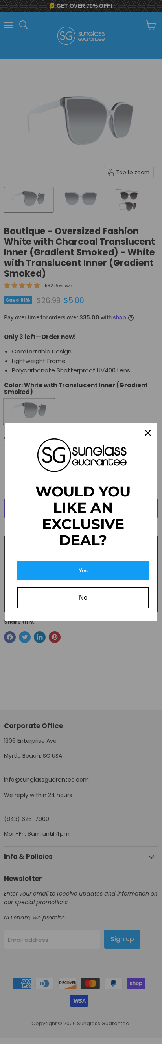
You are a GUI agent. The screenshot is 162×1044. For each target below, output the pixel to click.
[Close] (147, 432)
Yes (83, 570)
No (83, 597)
